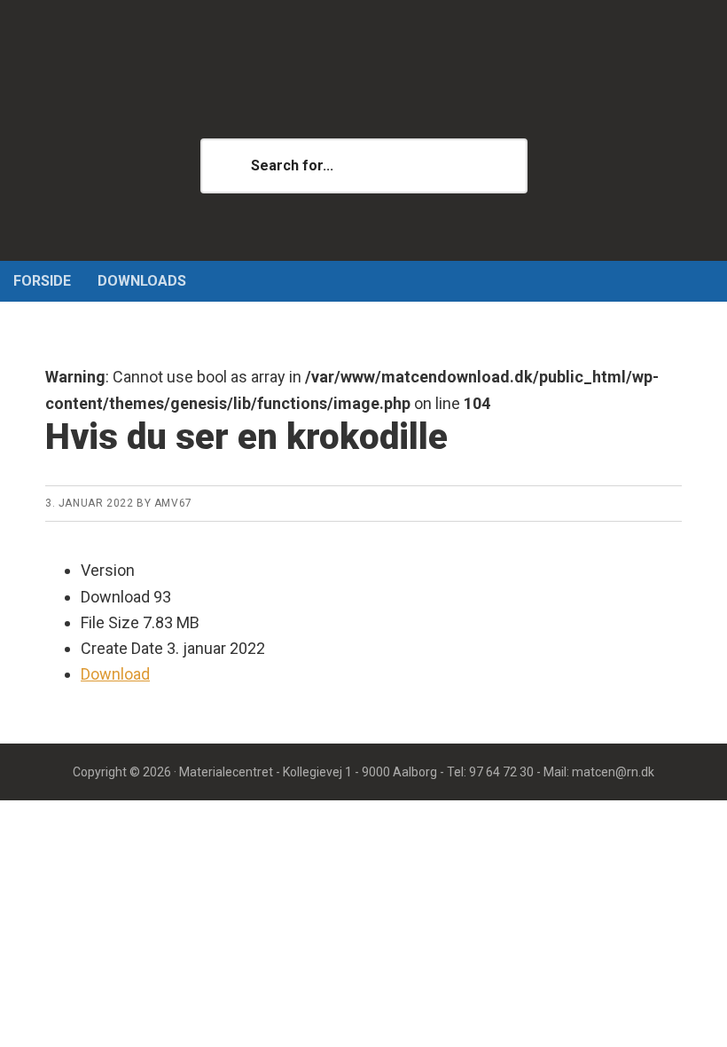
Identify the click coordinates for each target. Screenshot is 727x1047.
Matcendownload (363, 88)
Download (115, 674)
